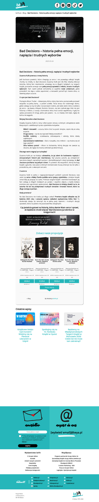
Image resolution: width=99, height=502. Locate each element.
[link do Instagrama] (63, 5)
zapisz (27, 446)
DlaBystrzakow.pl (39, 480)
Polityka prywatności (32, 468)
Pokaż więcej (49, 287)
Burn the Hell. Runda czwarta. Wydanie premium (42, 261)
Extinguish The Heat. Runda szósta (57, 260)
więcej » (24, 442)
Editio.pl (69, 480)
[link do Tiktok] (75, 5)
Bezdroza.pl (54, 480)
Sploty (36, 486)
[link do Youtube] (69, 5)
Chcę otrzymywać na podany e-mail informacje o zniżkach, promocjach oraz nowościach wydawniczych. (34, 439)
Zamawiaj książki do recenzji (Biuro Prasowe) (66, 461)
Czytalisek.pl (70, 483)
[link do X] (80, 5)
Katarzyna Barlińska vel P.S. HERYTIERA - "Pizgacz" (27, 269)
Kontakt (32, 458)
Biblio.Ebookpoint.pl (56, 486)
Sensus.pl (69, 478)
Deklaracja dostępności (32, 470)
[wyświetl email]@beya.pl (66, 432)
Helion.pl (36, 478)
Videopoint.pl (54, 483)
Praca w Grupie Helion (66, 468)
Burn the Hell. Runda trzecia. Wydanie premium (72, 261)
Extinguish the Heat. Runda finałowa (27, 260)
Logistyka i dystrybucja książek (66, 470)
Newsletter (32, 463)
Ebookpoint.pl (38, 483)
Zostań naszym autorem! (33, 461)
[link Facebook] (57, 5)
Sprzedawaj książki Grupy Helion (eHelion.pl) (66, 458)
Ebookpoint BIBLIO (66, 463)
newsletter (32, 425)
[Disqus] (49, 372)
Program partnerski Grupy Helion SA (66, 456)
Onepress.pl (54, 478)
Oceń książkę (32, 465)
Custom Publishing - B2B (66, 465)
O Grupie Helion (32, 456)
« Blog (29, 298)
